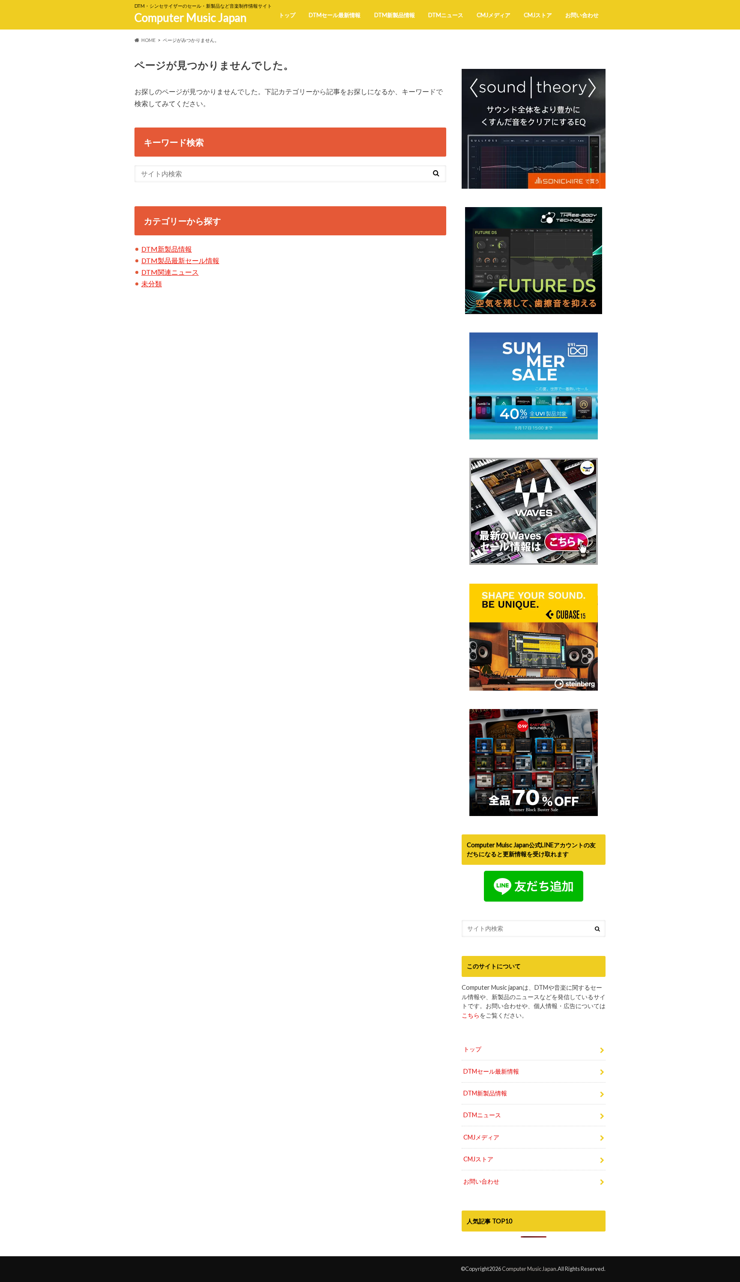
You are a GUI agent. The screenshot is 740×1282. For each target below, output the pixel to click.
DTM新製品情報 (394, 15)
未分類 (151, 283)
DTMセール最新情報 (335, 15)
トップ (287, 15)
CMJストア (538, 15)
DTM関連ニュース (170, 272)
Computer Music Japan (190, 17)
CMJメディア (493, 15)
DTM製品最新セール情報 (180, 260)
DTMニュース (445, 15)
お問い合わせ (582, 15)
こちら (471, 1015)
